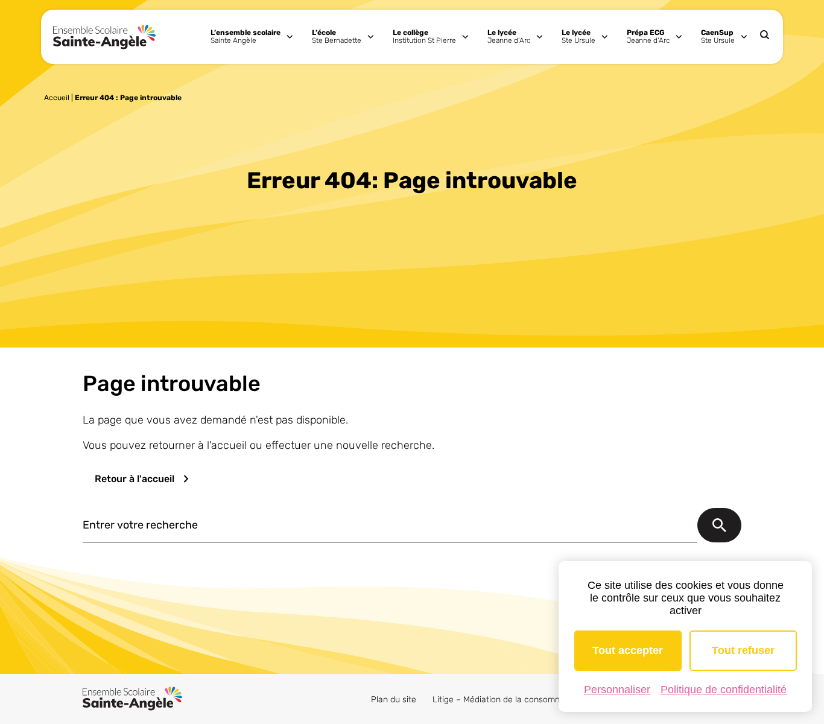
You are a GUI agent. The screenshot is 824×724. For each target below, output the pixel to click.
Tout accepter (627, 650)
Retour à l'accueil (134, 478)
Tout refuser (743, 650)
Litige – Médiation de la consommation (507, 699)
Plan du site (393, 699)
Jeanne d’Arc (508, 36)
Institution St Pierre (424, 36)
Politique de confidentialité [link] (724, 690)
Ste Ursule (578, 36)
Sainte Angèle (245, 36)
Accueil (56, 98)
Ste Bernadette (336, 36)
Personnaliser (617, 690)
